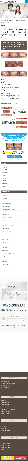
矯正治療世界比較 (6, 206)
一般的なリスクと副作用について (9, 253)
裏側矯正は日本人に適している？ (9, 209)
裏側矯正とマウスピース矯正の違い (9, 225)
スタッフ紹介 (5, 261)
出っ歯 (3, 25)
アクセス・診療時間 (6, 267)
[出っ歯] (6, 111)
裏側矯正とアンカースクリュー (8, 231)
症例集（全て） (14, 103)
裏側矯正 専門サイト (5, 441)
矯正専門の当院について (6, 424)
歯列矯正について (6, 195)
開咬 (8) (4, 180)
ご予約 (4, 269)
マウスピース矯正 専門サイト (7, 443)
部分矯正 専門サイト (5, 447)
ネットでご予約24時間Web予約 (20, 458)
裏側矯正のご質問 (6, 245)
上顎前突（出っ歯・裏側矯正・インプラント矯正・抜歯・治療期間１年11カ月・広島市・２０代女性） (8, 123)
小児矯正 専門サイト (5, 445)
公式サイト (3, 449)
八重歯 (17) (5, 172)
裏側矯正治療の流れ (6, 234)
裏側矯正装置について (7, 228)
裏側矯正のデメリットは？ (7, 220)
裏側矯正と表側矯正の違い (7, 223)
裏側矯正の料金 (6, 247)
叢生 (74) (5, 167)
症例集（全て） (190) (7, 186)
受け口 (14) (5, 178)
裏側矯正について (6, 212)
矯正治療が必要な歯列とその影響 (9, 200)
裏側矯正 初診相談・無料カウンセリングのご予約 (14, 326)
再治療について (5, 239)
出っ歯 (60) (5, 169)
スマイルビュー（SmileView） (8, 236)
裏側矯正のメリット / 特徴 (7, 217)
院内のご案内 (5, 264)
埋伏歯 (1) (5, 183)
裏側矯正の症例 (6, 242)
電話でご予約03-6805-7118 (8, 458)
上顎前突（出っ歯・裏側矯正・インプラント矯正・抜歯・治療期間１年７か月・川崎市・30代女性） (19, 111)
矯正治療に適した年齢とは (7, 203)
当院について (5, 256)
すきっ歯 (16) (5, 175)
